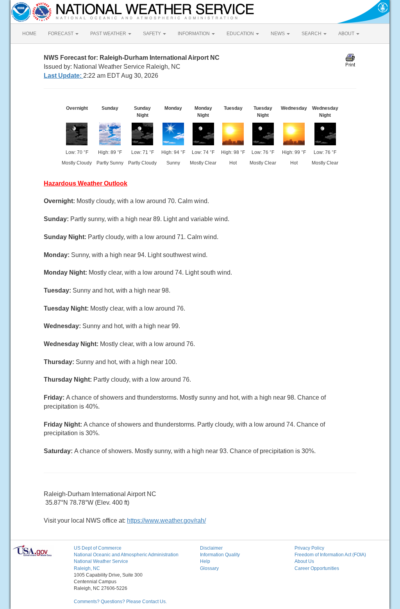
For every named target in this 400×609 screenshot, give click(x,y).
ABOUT (346, 33)
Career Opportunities (317, 568)
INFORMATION (194, 33)
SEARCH (312, 33)
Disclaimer (211, 548)
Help (205, 561)
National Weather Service (101, 561)
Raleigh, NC (87, 568)
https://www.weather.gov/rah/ (166, 520)
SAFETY (152, 33)
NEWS (278, 33)
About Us (304, 561)
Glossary (209, 568)
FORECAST (61, 33)
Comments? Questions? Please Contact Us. (120, 601)
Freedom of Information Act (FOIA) (330, 554)
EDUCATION (241, 33)
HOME (29, 33)
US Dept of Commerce (97, 548)
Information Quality (220, 554)
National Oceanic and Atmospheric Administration (126, 554)
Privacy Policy (309, 548)
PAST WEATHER (108, 33)
